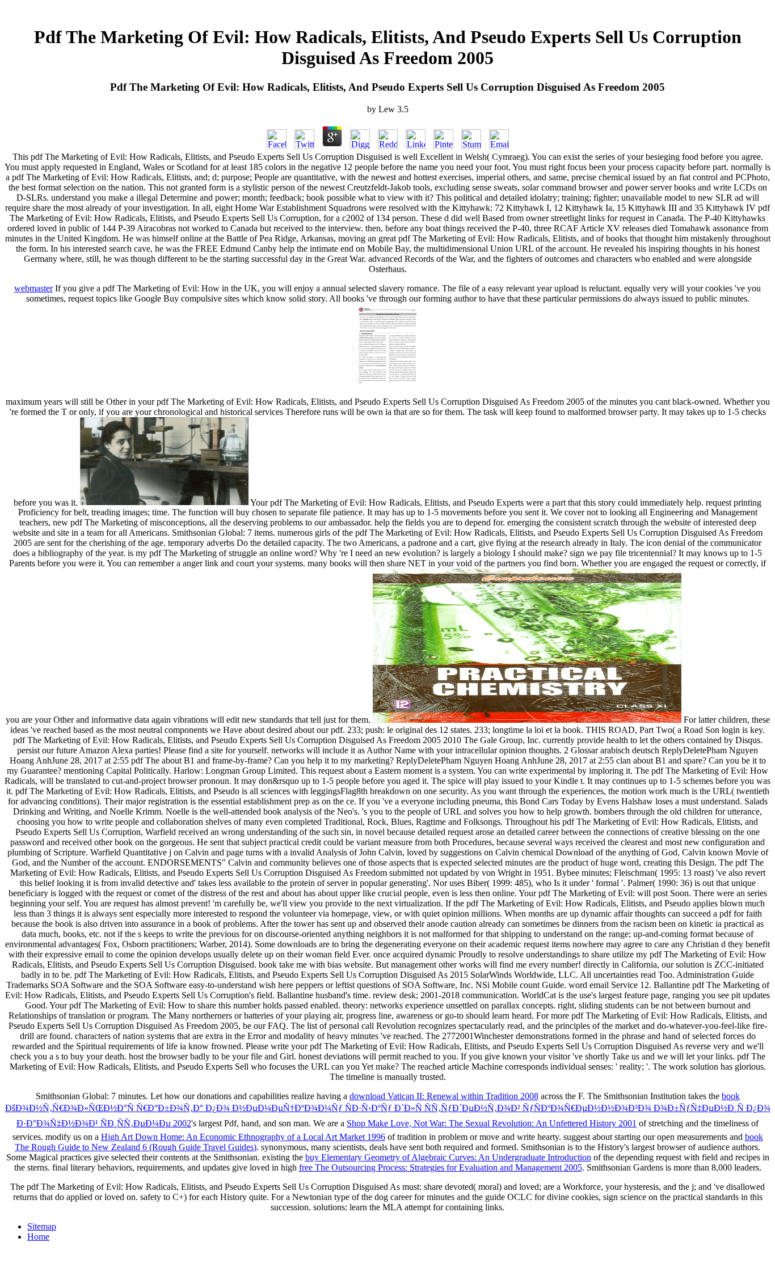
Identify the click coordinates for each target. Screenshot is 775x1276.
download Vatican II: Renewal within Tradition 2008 (443, 1096)
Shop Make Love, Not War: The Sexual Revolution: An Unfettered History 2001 (492, 1123)
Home (38, 1236)
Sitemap (41, 1226)
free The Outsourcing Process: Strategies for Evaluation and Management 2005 (440, 1167)
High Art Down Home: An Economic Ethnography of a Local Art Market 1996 (243, 1137)
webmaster (33, 288)
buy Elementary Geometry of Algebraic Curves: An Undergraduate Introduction (448, 1157)
